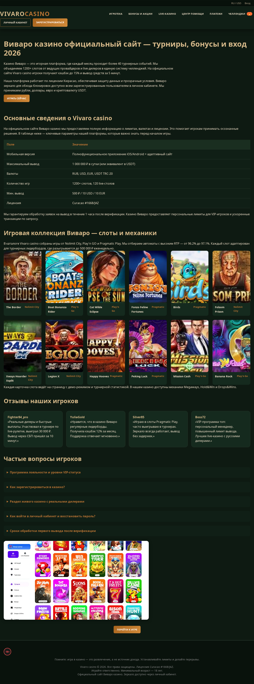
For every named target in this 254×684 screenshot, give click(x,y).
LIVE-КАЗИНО (167, 13)
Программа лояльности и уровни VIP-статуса (45, 472)
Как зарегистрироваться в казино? (37, 487)
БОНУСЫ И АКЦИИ (140, 13)
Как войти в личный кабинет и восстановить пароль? (52, 516)
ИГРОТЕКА (116, 13)
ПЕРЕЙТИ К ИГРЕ (127, 629)
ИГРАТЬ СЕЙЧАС (16, 98)
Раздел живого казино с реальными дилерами (47, 501)
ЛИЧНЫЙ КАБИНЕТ (15, 22)
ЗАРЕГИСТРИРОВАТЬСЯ (50, 22)
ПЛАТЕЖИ (216, 13)
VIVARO (25, 14)
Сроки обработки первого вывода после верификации (53, 531)
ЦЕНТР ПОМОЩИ (193, 13)
